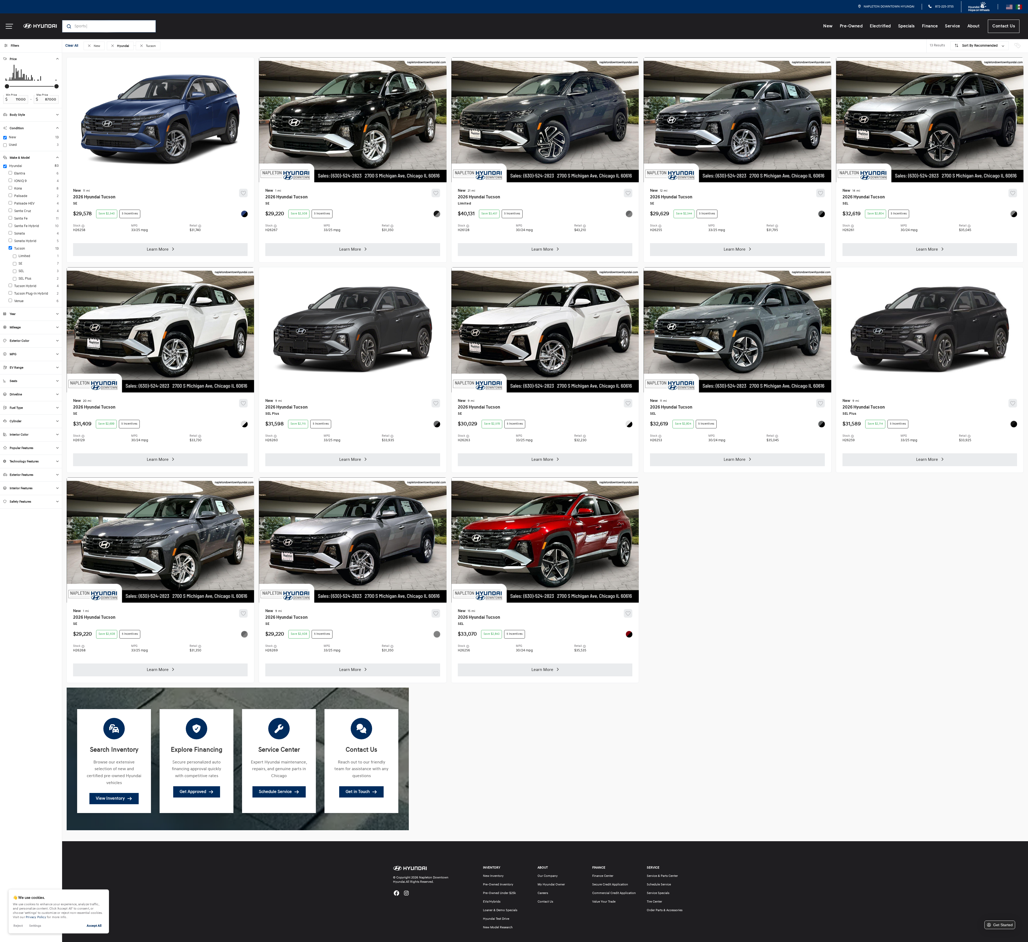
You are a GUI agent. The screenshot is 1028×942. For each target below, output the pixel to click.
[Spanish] (1019, 6)
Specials (906, 26)
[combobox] (103, 26)
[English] (1009, 6)
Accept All (94, 926)
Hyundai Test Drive (496, 919)
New (828, 26)
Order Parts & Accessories (664, 910)
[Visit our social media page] (396, 893)
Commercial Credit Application (614, 893)
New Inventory (493, 876)
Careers (543, 893)
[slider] (7, 86)
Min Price (11, 95)
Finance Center (602, 876)
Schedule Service (659, 884)
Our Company (548, 876)
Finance (930, 26)
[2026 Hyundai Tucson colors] (244, 214)
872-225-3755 (944, 6)
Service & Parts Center (662, 876)
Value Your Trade (603, 901)
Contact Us (1003, 26)
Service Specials (658, 893)
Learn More (158, 249)
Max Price (42, 95)
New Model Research (498, 927)
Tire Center (654, 901)
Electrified (880, 26)
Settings (35, 926)
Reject (18, 926)
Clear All (71, 45)
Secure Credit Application (610, 884)
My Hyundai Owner (551, 884)
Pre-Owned (851, 26)
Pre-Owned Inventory (498, 884)
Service (952, 26)
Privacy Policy (36, 917)
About (973, 26)
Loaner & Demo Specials (500, 910)
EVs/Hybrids (491, 901)
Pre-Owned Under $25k (499, 893)
